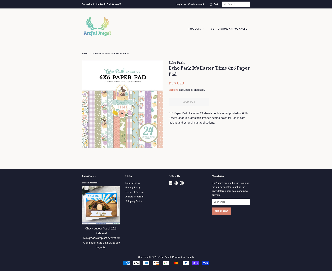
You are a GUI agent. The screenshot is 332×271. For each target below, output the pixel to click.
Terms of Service (134, 192)
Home (84, 53)
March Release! (90, 182)
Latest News (89, 176)
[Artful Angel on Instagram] (182, 184)
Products (195, 28)
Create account (196, 4)
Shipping (173, 89)
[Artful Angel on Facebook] (171, 184)
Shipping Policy (133, 201)
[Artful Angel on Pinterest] (176, 184)
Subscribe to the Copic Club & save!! (101, 4)
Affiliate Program (134, 196)
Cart (216, 4)
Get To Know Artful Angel (229, 28)
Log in (179, 4)
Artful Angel (164, 257)
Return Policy (132, 183)
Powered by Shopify (183, 257)
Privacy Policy (132, 187)
